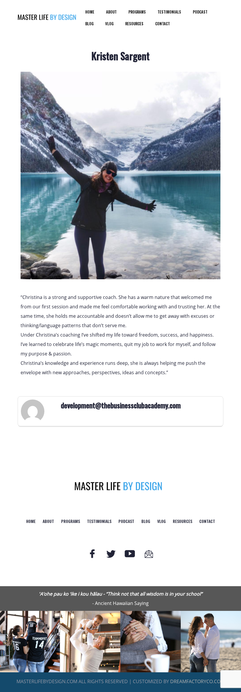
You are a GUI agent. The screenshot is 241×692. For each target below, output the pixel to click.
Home (89, 12)
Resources (134, 23)
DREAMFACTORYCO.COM (197, 681)
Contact (162, 23)
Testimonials (169, 12)
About (111, 12)
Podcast (200, 12)
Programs (137, 12)
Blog (89, 23)
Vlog (109, 23)
